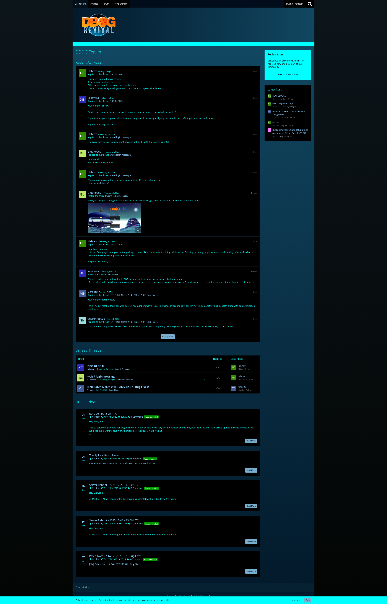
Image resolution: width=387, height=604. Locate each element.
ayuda (275, 122)
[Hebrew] (82, 73)
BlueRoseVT (95, 151)
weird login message (120, 137)
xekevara (93, 98)
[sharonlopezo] (82, 320)
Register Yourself (288, 74)
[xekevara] (82, 99)
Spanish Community (123, 369)
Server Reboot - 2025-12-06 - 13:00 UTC (113, 520)
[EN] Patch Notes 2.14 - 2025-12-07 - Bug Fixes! (133, 295)
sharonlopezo (96, 318)
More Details (296, 600)
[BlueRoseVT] (82, 153)
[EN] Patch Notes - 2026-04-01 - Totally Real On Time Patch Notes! (122, 463)
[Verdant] (82, 293)
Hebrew (93, 71)
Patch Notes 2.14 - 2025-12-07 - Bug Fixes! (115, 556)
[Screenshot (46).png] (115, 218)
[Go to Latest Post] (233, 367)
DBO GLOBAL (116, 74)
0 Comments (136, 416)
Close (308, 600)
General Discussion (125, 379)
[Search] (309, 4)
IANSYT (275, 136)
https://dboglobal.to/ (98, 183)
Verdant (93, 292)
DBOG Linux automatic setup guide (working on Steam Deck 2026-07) (290, 131)
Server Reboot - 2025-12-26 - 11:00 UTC (113, 485)
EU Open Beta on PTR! (103, 413)
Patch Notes (114, 390)
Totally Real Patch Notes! (104, 455)
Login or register (294, 3)
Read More (251, 440)
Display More (167, 336)
